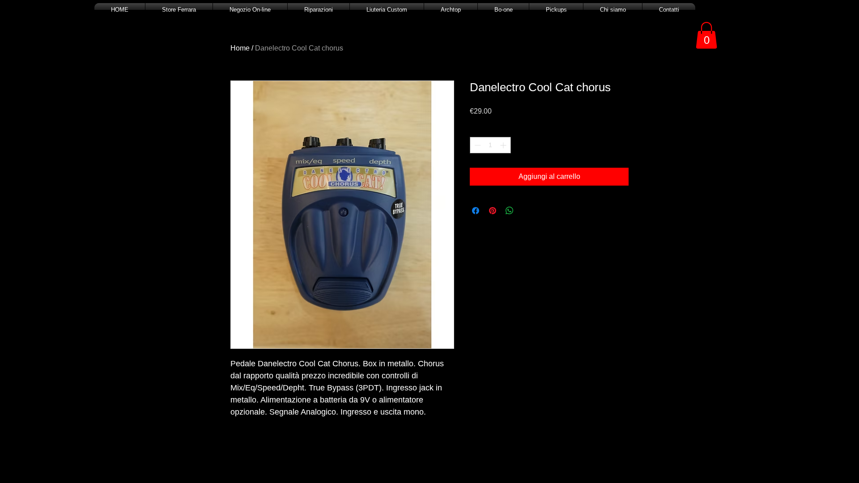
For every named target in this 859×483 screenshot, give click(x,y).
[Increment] (504, 145)
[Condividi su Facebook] (475, 210)
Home (240, 48)
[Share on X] (526, 210)
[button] (706, 35)
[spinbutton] (490, 145)
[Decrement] (476, 145)
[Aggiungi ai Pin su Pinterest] (492, 210)
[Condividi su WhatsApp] (509, 210)
